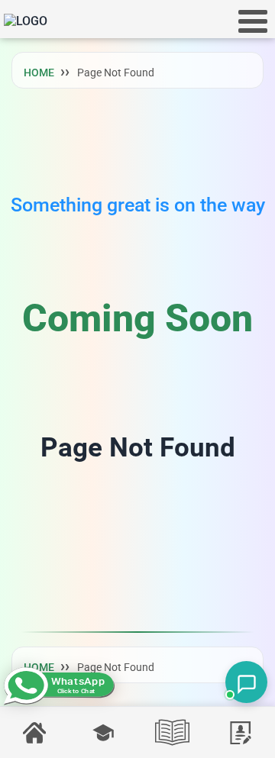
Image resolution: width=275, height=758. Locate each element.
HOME (39, 72)
